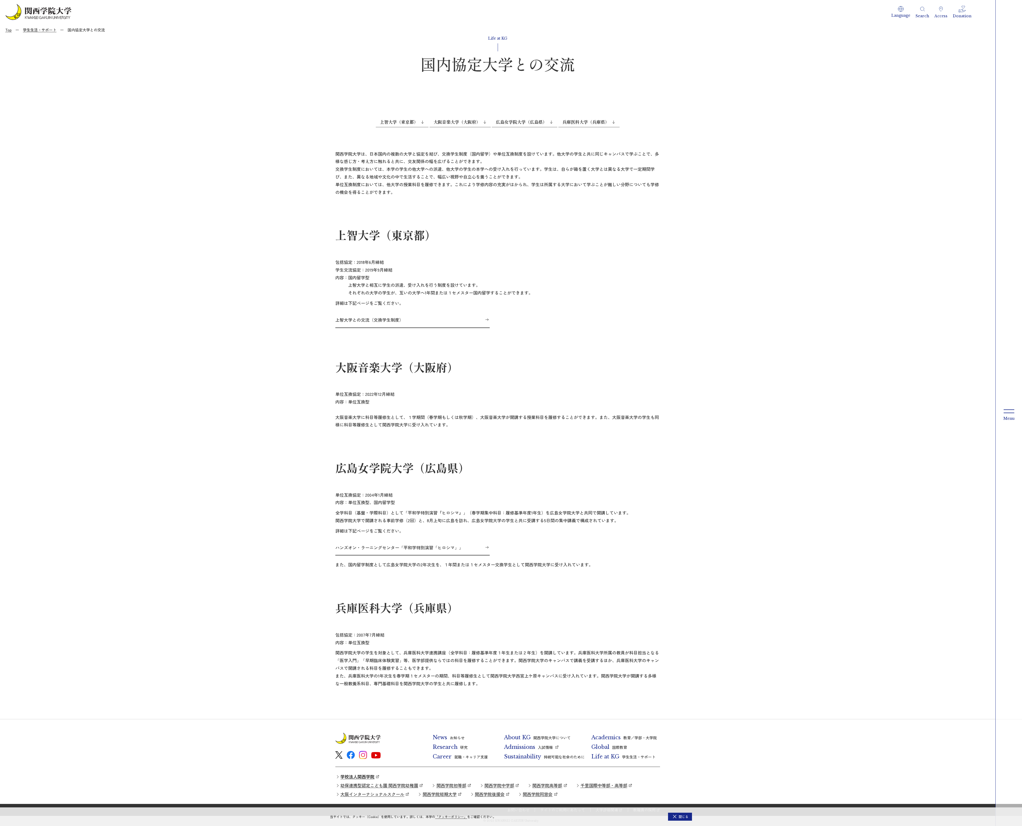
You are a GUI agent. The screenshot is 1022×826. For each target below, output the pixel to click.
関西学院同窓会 (538, 794)
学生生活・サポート (39, 29)
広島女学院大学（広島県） (521, 122)
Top (8, 29)
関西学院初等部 (451, 785)
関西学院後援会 (490, 794)
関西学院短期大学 (440, 794)
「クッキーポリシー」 (451, 816)
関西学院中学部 (499, 785)
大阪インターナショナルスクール (372, 794)
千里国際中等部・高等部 (603, 785)
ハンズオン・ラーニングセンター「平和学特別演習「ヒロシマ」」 (399, 547)
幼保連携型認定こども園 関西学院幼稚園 (379, 785)
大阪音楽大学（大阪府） (457, 122)
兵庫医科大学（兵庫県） (585, 122)
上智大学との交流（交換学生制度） (369, 320)
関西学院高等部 (547, 785)
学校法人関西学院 (357, 776)
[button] (900, 12)
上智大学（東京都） (399, 122)
